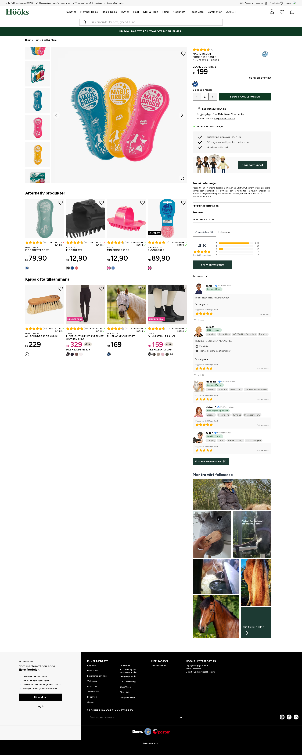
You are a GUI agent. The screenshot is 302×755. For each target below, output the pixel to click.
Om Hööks (92, 686)
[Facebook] (289, 717)
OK (180, 717)
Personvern (92, 697)
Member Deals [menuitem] (89, 11)
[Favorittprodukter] (282, 11)
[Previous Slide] (56, 115)
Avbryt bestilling (127, 697)
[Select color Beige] (158, 354)
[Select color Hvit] (81, 354)
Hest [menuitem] (136, 11)
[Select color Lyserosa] (162, 354)
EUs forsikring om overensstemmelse (128, 670)
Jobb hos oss (93, 691)
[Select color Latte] (76, 354)
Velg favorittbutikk (224, 118)
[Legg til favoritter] (183, 53)
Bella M (210, 326)
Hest (36, 40)
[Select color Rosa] (76, 268)
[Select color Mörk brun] (154, 354)
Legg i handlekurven (245, 96)
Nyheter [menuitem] (71, 11)
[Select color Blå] (72, 268)
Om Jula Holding (128, 681)
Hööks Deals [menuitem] (109, 11)
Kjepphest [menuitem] (179, 11)
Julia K (209, 432)
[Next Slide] (182, 115)
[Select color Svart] (68, 268)
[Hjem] (35, 11)
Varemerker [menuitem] (215, 11)
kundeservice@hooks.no (204, 672)
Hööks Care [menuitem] (197, 11)
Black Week (125, 687)
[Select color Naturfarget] (27, 354)
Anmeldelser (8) (204, 232)
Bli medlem (40, 697)
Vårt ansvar (92, 681)
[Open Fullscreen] (182, 178)
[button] (37, 73)
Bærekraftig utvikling (97, 676)
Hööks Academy (158, 665)
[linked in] (296, 717)
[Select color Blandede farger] (195, 84)
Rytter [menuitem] (125, 11)
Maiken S (211, 407)
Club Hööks (125, 692)
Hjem (28, 40)
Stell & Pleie (49, 40)
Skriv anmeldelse (212, 264)
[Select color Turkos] (27, 268)
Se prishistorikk (260, 78)
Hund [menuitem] (165, 11)
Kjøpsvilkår (92, 665)
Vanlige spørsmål (128, 676)
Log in (40, 706)
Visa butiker (238, 114)
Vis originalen (202, 304)
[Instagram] (282, 717)
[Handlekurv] (292, 11)
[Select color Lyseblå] (113, 268)
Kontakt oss (92, 670)
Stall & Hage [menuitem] (150, 11)
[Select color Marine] (72, 354)
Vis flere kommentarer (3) (210, 461)
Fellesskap (224, 232)
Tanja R (210, 285)
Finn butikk (275, 3)
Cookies (90, 702)
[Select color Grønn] (167, 354)
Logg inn (260, 3)
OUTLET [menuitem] (231, 11)
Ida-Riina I (211, 381)
